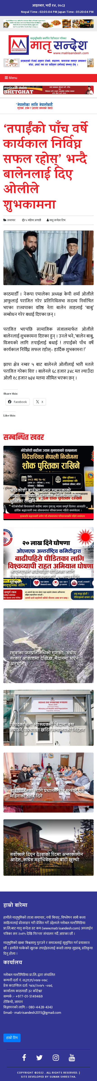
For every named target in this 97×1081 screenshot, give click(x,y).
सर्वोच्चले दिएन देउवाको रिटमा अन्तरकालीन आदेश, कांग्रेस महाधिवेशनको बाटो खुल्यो (46, 857)
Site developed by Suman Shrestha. (48, 1077)
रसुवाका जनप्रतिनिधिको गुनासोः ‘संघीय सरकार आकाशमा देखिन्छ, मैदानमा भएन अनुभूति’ (44, 659)
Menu (12, 78)
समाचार (11, 220)
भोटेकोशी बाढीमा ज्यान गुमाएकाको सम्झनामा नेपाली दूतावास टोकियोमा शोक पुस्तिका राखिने (45, 496)
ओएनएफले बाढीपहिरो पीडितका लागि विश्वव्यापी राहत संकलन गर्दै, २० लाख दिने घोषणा (44, 578)
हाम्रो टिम (12, 1038)
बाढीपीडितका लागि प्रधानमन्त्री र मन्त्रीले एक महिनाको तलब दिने (47, 794)
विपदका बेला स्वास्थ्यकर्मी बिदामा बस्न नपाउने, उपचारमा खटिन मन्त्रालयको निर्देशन (47, 728)
